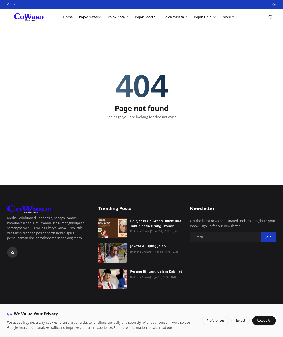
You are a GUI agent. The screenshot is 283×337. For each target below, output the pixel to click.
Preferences (215, 320)
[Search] (270, 17)
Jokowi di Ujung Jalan (148, 246)
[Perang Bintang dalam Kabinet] (112, 279)
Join (268, 237)
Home (68, 17)
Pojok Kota (116, 17)
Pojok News (88, 17)
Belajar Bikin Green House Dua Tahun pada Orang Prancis (155, 223)
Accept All (264, 320)
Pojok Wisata (173, 17)
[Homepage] (29, 17)
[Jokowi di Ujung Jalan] (112, 253)
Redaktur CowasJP (141, 231)
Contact (12, 4)
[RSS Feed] (12, 252)
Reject (240, 320)
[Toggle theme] (274, 4)
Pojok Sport (144, 17)
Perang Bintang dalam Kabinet (156, 271)
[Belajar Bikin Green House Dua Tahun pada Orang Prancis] (112, 228)
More (227, 17)
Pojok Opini (203, 17)
